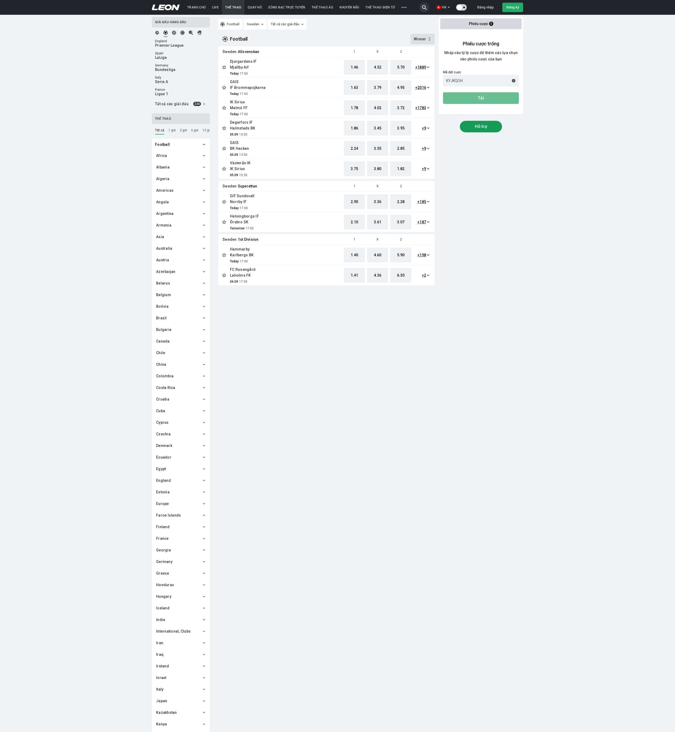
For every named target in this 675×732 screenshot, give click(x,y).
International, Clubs (173, 631)
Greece (162, 573)
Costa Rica (165, 388)
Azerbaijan (166, 271)
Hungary (163, 596)
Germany (164, 562)
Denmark (164, 446)
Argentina (164, 213)
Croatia (162, 399)
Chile (160, 353)
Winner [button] (420, 39)
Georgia (163, 550)
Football (162, 144)
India (160, 620)
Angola (162, 202)
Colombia (164, 376)
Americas (164, 190)
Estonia (163, 492)
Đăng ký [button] (513, 7)
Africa (161, 155)
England (163, 480)
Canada (163, 341)
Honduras (165, 585)
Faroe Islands (168, 515)
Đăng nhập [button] (485, 7)
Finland (163, 527)
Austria (162, 260)
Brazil (161, 318)
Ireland (162, 666)
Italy (159, 689)
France (162, 538)
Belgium (163, 295)
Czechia (163, 434)
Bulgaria (163, 330)
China (161, 364)
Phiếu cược (480, 24)
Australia (164, 248)
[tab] (157, 32)
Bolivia (162, 306)
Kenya (161, 724)
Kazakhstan (166, 712)
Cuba (160, 411)
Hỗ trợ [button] (481, 126)
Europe (162, 504)
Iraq (159, 654)
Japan (161, 701)
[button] (424, 7)
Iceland (163, 608)
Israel (161, 678)
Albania (163, 167)
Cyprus (162, 422)
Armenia (163, 225)
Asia (160, 237)
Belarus (163, 283)
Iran (159, 643)
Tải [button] (481, 97)
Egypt (161, 469)
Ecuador (163, 457)
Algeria (162, 179)
